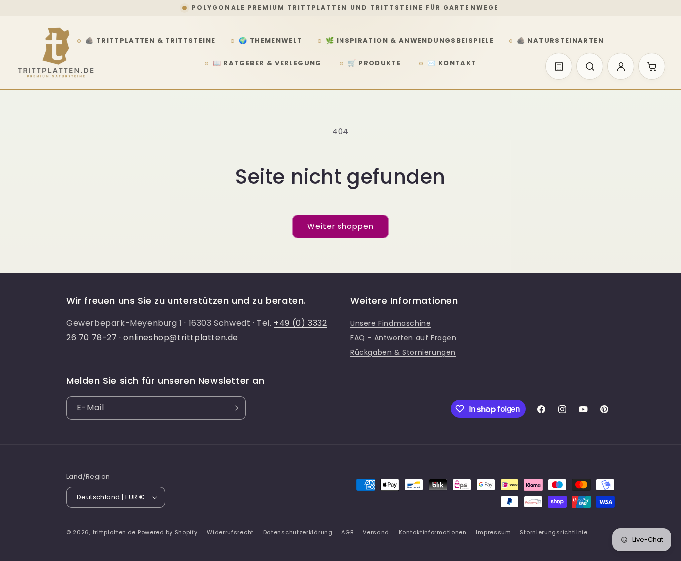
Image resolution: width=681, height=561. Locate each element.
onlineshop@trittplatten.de (180, 337)
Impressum (493, 532)
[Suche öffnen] (589, 66)
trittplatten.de (114, 532)
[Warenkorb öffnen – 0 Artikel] (651, 66)
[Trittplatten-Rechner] (558, 66)
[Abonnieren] (234, 408)
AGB (347, 532)
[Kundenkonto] (620, 66)
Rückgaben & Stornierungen (403, 352)
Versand (376, 532)
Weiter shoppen (340, 226)
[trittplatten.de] (56, 53)
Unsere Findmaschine (390, 323)
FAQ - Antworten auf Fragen (403, 338)
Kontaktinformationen (433, 532)
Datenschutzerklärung (298, 532)
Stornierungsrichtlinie (553, 532)
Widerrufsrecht (230, 532)
